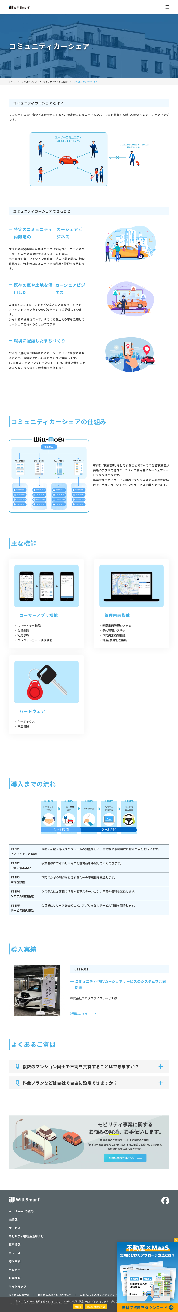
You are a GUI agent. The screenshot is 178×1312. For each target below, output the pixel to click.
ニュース (14, 1253)
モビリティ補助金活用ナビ (26, 1236)
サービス (15, 1228)
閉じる (78, 1306)
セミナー (15, 1269)
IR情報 (13, 1219)
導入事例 (15, 1261)
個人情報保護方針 (19, 1295)
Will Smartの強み (21, 1211)
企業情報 (15, 1278)
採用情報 (15, 1244)
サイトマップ (17, 1286)
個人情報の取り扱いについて (54, 1295)
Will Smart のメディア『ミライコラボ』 (103, 1295)
